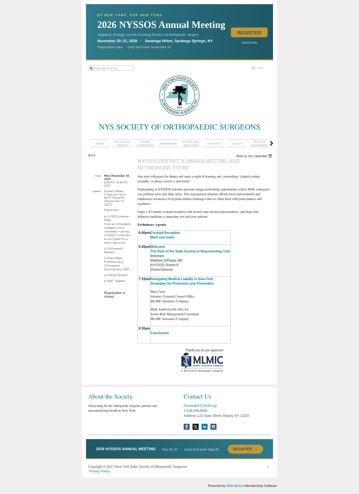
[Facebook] (187, 427)
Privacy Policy (99, 471)
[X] (196, 427)
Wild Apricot (235, 486)
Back (92, 155)
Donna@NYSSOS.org (200, 406)
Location (96, 191)
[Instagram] (213, 427)
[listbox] (254, 155)
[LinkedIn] (205, 427)
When (98, 175)
